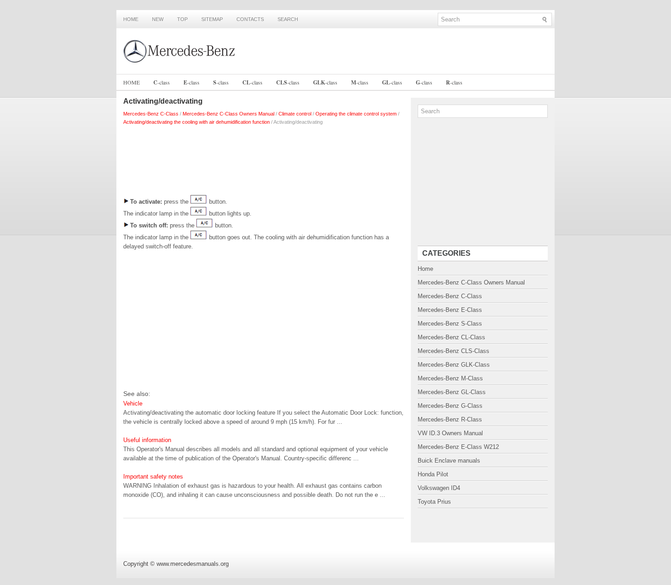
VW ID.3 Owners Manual (450, 433)
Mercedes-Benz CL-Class (451, 337)
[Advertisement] (263, 158)
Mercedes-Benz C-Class (150, 113)
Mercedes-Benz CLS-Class (453, 351)
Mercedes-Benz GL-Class (452, 392)
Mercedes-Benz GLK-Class (454, 364)
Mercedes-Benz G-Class (450, 405)
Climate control (294, 113)
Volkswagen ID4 (439, 488)
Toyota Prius (434, 501)
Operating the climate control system (356, 113)
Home (130, 19)
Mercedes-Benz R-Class (450, 419)
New (157, 19)
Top (182, 19)
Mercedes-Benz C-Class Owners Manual (228, 113)
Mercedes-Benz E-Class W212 (458, 446)
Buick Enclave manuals (449, 460)
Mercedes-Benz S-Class (450, 323)
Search (288, 19)
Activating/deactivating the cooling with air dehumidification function (196, 122)
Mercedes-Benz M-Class (450, 378)
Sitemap (212, 19)
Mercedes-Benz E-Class (450, 309)
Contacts (250, 19)
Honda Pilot (433, 474)
